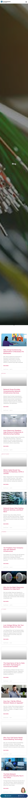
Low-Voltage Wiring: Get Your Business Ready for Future (13, 626)
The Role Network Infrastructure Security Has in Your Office (13, 775)
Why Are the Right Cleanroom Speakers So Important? (13, 588)
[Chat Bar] (14, 796)
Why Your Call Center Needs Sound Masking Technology (13, 738)
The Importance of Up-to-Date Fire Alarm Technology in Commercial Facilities (14, 664)
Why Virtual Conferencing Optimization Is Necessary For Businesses (13, 351)
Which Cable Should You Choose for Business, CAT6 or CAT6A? (13, 471)
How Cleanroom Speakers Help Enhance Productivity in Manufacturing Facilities (13, 432)
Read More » (6, 365)
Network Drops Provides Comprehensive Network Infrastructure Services (11, 391)
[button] (25, 2)
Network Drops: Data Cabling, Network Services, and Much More (13, 509)
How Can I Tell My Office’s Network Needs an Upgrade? (13, 702)
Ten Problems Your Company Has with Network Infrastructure (13, 549)
